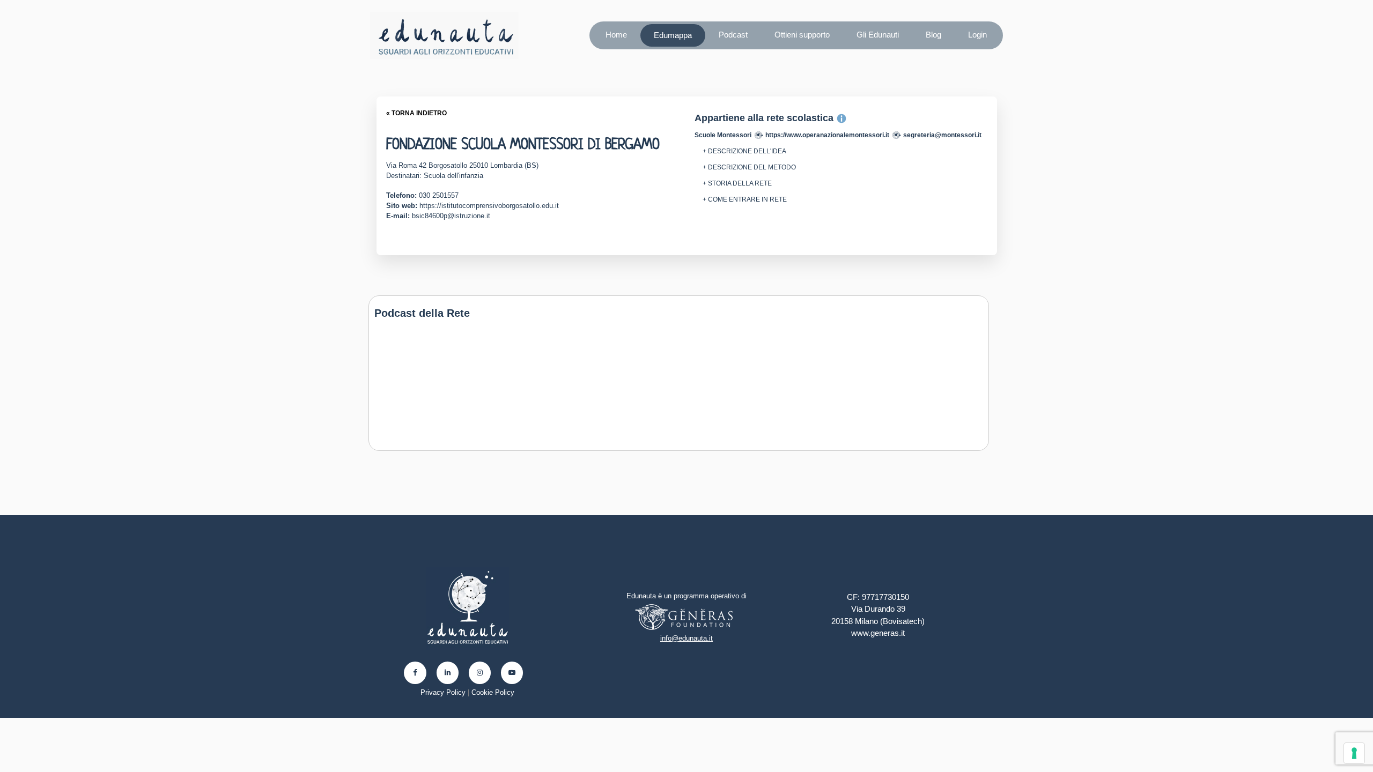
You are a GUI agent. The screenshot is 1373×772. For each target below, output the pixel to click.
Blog (933, 34)
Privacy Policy (443, 692)
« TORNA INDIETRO (416, 113)
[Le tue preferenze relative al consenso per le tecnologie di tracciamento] (1354, 753)
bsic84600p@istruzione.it (451, 216)
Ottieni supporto (802, 34)
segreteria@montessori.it (942, 135)
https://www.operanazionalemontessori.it (827, 135)
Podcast (733, 34)
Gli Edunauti (878, 34)
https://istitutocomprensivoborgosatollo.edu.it (489, 206)
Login (977, 34)
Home (616, 34)
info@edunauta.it (686, 638)
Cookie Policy (492, 692)
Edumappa (673, 35)
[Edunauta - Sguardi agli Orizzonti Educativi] (444, 35)
